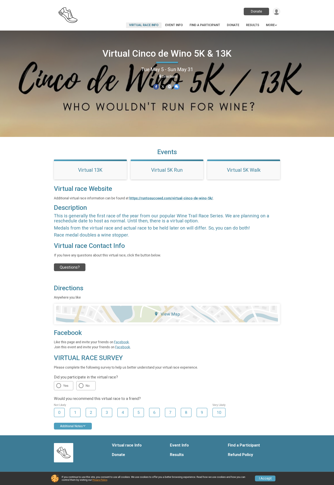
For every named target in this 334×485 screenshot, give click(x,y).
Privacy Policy (99, 479)
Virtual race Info (143, 25)
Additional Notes (71, 426)
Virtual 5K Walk (244, 170)
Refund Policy (240, 455)
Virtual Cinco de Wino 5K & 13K (167, 53)
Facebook (121, 342)
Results (252, 25)
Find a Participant (205, 25)
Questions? (70, 267)
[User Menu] (276, 11)
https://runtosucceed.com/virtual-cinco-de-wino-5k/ (171, 198)
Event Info (174, 25)
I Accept (265, 478)
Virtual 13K (90, 170)
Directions (169, 77)
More (270, 25)
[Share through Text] (177, 87)
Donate (256, 11)
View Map (170, 314)
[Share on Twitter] (163, 87)
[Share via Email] (169, 87)
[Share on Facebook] (156, 87)
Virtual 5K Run (167, 170)
